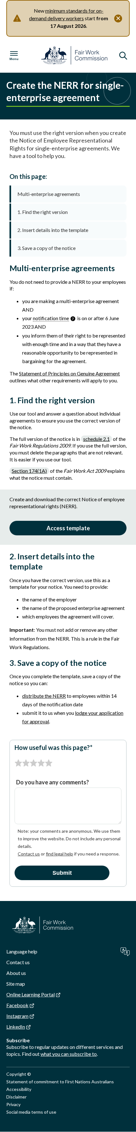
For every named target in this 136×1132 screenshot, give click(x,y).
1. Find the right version (42, 212)
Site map (15, 984)
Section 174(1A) (29, 471)
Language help (21, 951)
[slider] (34, 763)
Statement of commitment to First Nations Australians (60, 1081)
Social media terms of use (31, 1112)
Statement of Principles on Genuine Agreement (69, 373)
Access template (68, 528)
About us (16, 973)
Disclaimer (16, 1096)
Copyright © (18, 1074)
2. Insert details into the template (52, 230)
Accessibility (18, 1089)
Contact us (29, 853)
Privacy (13, 1104)
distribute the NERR (44, 696)
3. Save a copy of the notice (46, 248)
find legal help (59, 853)
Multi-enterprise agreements (48, 194)
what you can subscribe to (68, 1054)
